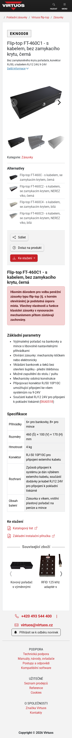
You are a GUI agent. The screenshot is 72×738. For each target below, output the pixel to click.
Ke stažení (25, 258)
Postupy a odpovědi (36, 663)
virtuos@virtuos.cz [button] (36, 624)
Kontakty (36, 712)
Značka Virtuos (36, 708)
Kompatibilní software (36, 668)
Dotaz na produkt (29, 248)
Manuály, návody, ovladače (36, 658)
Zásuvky (27, 157)
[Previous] (13, 102)
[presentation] (11, 573)
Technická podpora (36, 654)
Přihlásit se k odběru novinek (38, 632)
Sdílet (21, 237)
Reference (36, 688)
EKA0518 (47, 402)
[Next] (59, 102)
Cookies (36, 692)
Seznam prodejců (36, 683)
